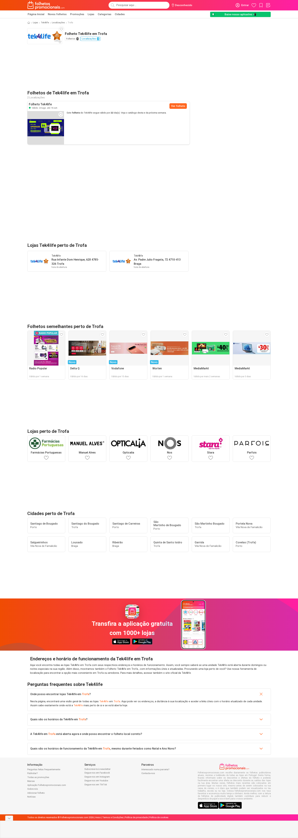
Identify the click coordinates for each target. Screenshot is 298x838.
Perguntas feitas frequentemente (43, 769)
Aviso (98, 817)
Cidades (120, 14)
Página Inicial (36, 14)
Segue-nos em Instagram (97, 776)
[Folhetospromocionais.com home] (46, 5)
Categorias (104, 14)
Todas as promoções (38, 777)
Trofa (85, 694)
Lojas (91, 14)
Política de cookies (158, 817)
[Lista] (268, 5)
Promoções (77, 14)
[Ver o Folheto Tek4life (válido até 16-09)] (45, 127)
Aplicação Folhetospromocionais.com (46, 785)
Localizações (58, 22)
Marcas (31, 781)
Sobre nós (32, 789)
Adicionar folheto (36, 793)
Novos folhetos (57, 14)
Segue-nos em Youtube (96, 780)
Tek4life (45, 22)
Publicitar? (32, 773)
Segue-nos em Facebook (97, 772)
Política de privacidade (136, 817)
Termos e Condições (112, 817)
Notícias (31, 796)
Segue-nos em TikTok (95, 784)
